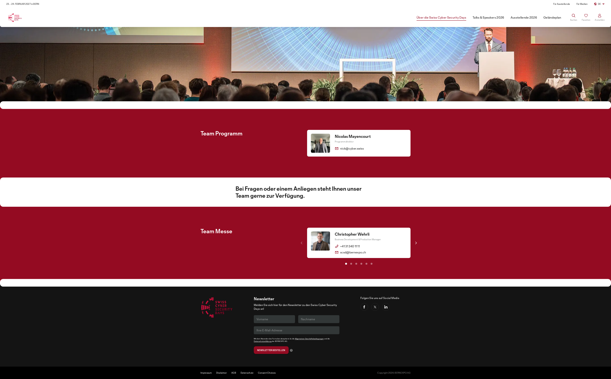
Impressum (206, 372)
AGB (233, 372)
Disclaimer (221, 372)
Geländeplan (552, 17)
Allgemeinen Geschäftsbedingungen (309, 339)
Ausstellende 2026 (524, 17)
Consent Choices (267, 372)
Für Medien (582, 4)
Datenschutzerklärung (262, 341)
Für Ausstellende (561, 4)
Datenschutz (247, 372)
